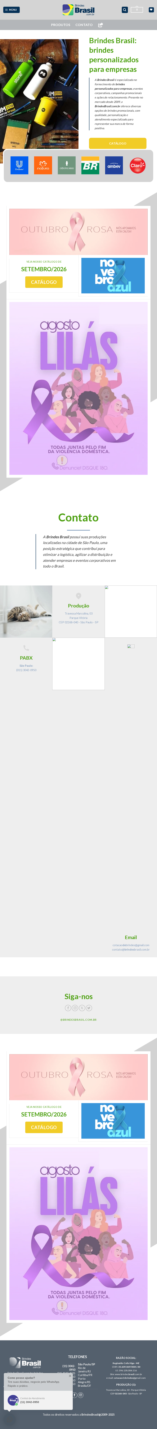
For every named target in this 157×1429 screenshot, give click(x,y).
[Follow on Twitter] (89, 1008)
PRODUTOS (60, 25)
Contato (84, 25)
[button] (11, 10)
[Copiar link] (100, 25)
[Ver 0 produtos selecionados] (151, 9)
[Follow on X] (82, 1008)
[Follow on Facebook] (68, 1008)
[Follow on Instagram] (75, 1008)
